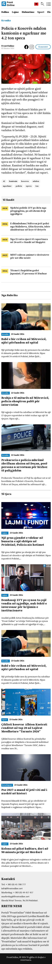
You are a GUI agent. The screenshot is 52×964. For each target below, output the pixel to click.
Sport (40, 12)
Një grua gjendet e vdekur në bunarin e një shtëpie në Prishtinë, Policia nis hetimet (22, 541)
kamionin (13, 181)
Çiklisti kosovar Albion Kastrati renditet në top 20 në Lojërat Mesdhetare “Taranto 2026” (24, 728)
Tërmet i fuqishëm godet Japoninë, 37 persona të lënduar (28, 272)
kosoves (25, 181)
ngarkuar (7, 186)
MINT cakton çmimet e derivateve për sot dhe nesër (29, 256)
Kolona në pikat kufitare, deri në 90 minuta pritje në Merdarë (24, 850)
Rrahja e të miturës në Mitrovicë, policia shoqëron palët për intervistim (25, 401)
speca (28, 186)
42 (4, 181)
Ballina (5, 12)
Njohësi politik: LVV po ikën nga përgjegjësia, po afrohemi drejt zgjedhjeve (28, 211)
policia (19, 186)
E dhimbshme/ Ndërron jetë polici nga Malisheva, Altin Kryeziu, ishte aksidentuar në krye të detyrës (30, 226)
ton (36, 186)
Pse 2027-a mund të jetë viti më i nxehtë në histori (24, 791)
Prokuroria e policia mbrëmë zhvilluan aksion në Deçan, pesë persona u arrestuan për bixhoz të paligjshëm (24, 465)
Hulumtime (28, 12)
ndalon (36, 181)
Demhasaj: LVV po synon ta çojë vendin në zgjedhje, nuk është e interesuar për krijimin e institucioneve (24, 605)
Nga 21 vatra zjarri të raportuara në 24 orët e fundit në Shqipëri (29, 241)
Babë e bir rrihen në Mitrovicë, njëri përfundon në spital (23, 340)
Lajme (15, 12)
